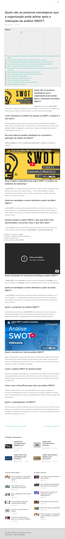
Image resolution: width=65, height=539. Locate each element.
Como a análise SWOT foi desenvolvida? (18, 80)
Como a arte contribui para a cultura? (48, 443)
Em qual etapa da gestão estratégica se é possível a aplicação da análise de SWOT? (30, 62)
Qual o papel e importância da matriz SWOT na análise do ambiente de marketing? (30, 64)
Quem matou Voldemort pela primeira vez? (20, 443)
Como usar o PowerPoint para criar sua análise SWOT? (22, 82)
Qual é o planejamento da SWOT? (16, 84)
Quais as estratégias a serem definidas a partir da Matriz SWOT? (25, 66)
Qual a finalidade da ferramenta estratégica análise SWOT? (23, 72)
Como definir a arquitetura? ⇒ (51, 426)
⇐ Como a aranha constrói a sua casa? (15, 426)
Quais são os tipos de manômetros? (50, 507)
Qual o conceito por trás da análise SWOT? (19, 78)
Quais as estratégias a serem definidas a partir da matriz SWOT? (25, 74)
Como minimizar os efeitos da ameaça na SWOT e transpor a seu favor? (27, 60)
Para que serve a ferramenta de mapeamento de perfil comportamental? (48, 493)
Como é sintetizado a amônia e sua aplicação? (49, 456)
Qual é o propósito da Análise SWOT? (17, 76)
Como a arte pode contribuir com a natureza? (20, 456)
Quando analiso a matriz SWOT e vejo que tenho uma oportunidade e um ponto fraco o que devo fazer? (32, 69)
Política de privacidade (19, 534)
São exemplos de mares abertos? (49, 501)
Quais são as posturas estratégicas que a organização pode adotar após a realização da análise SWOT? (33, 57)
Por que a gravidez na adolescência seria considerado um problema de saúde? (21, 478)
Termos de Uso (8, 534)
